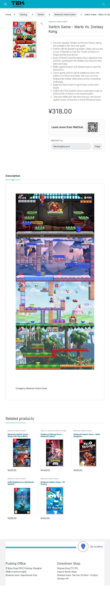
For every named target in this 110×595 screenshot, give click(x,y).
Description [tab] (13, 176)
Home (8, 14)
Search (103, 4)
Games (41, 14)
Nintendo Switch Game (65, 14)
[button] (41, 23)
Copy (97, 146)
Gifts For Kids (60, 431)
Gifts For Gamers (47, 431)
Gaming (23, 14)
